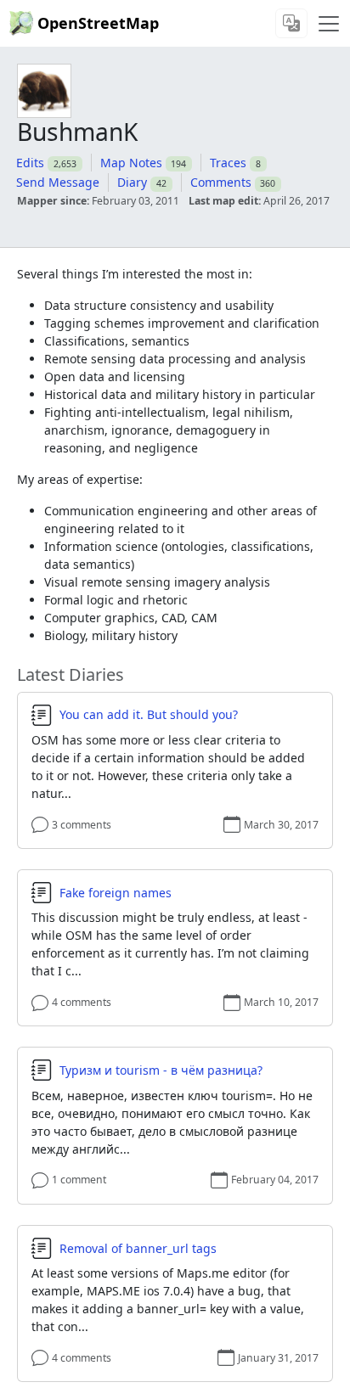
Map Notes (131, 163)
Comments (220, 182)
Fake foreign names (115, 893)
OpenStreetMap (98, 23)
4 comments (81, 1002)
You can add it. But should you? (148, 714)
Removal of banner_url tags (138, 1248)
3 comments (81, 824)
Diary (132, 182)
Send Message (57, 182)
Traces (228, 163)
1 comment (79, 1179)
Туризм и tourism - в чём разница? (160, 1070)
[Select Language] (291, 23)
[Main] (329, 24)
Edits (30, 163)
